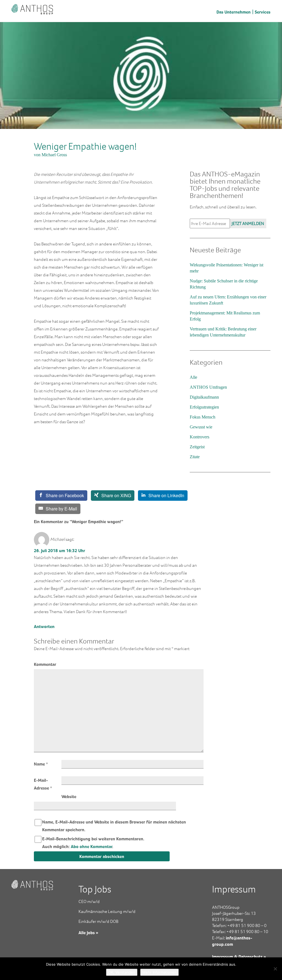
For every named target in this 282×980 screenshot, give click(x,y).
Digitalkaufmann (204, 397)
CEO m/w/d (89, 901)
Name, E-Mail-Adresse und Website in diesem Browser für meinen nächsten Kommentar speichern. (114, 825)
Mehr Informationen (159, 972)
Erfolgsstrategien (204, 407)
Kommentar (45, 664)
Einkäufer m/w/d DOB (98, 921)
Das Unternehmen (233, 12)
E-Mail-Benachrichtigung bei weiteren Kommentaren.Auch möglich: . (93, 842)
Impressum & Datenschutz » (239, 956)
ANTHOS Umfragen (208, 387)
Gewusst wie (201, 427)
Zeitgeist (197, 446)
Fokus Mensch (202, 417)
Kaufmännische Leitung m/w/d (106, 911)
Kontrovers (199, 437)
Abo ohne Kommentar (91, 846)
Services (262, 12)
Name (41, 764)
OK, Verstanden (121, 972)
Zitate (195, 456)
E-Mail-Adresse (43, 784)
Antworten (44, 626)
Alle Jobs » (88, 932)
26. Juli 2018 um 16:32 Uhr (59, 550)
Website (68, 796)
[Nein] (275, 968)
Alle (193, 377)
